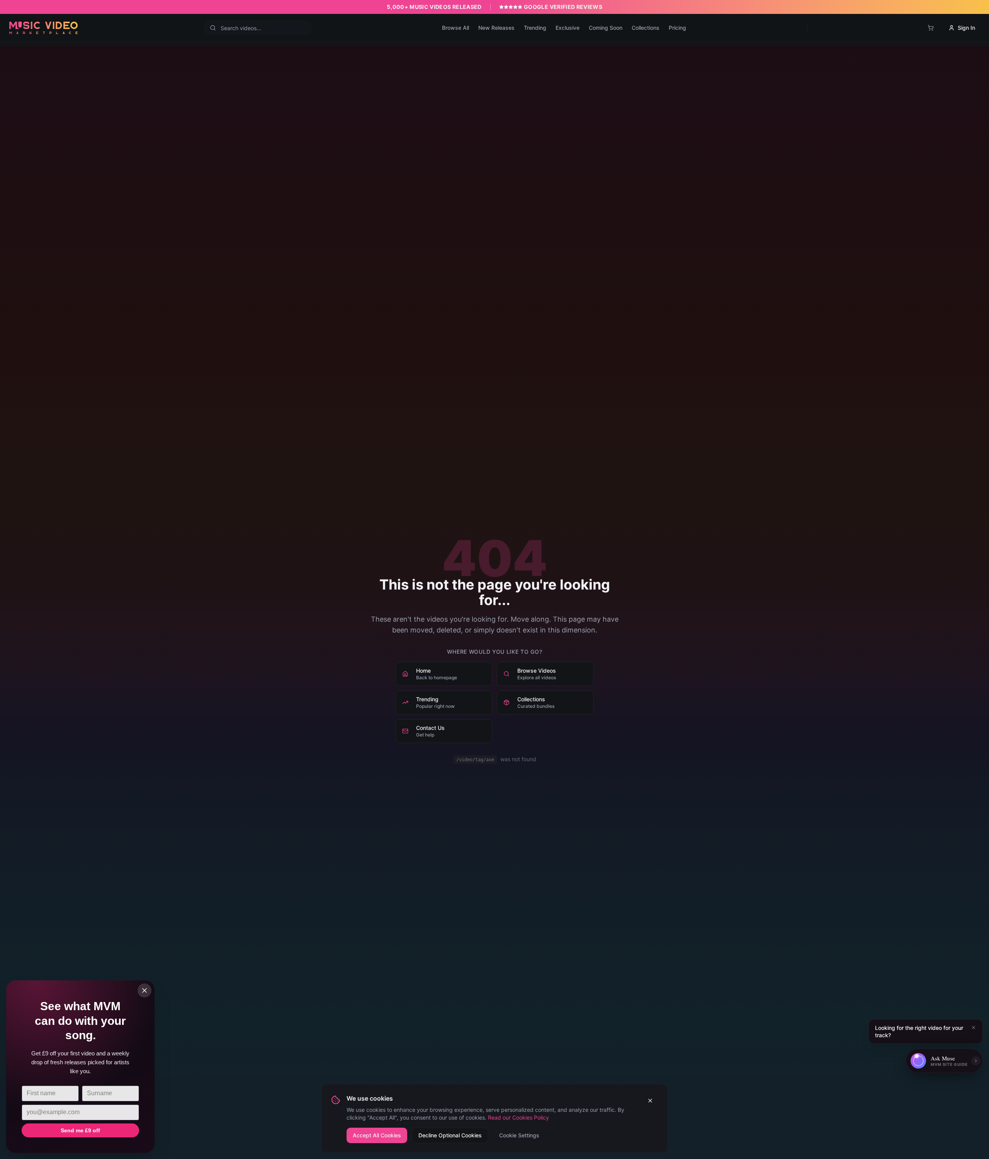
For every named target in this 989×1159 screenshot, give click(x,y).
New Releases (496, 27)
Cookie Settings (519, 1135)
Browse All (455, 27)
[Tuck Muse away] (976, 1060)
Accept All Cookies (377, 1135)
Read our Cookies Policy (518, 1117)
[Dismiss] (973, 1027)
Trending (535, 27)
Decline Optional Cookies (450, 1135)
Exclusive (567, 27)
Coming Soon (605, 27)
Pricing (677, 27)
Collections (645, 27)
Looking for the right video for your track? (919, 1031)
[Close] (144, 990)
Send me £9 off (80, 1130)
